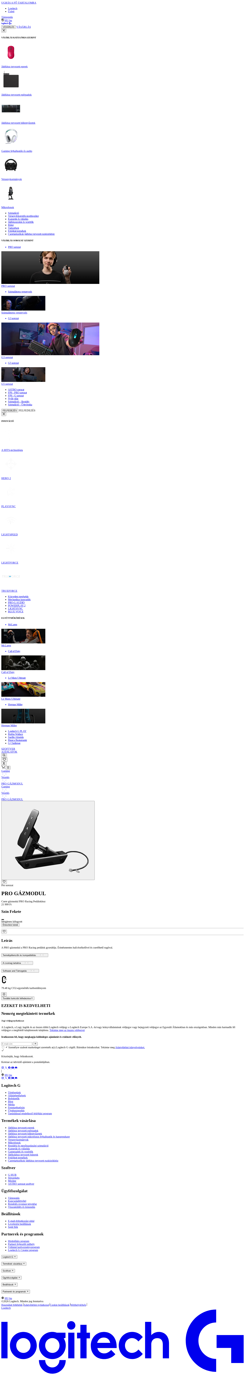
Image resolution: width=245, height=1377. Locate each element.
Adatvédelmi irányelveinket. (130, 1047)
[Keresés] (4, 755)
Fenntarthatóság (16, 1107)
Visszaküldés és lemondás (21, 1207)
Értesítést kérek (10, 925)
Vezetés (5, 777)
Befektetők (14, 1098)
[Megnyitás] (8, 768)
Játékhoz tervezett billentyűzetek (25, 1133)
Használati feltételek (11, 1305)
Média (11, 1104)
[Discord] (16, 1068)
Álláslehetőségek (17, 1095)
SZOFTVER (8, 748)
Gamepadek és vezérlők (20, 1151)
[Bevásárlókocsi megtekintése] (3, 767)
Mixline (12, 1180)
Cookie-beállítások (60, 1305)
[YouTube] (13, 1068)
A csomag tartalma (12, 963)
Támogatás (7, 17)
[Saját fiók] (3, 764)
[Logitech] (6, 23)
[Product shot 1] (48, 840)
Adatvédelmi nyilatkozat (36, 1305)
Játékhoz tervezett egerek (21, 1127)
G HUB (12, 1174)
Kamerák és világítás (19, 1148)
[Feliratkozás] (35, 1044)
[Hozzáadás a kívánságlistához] (4, 882)
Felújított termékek (18, 1157)
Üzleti (11, 11)
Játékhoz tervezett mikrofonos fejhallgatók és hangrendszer (39, 1136)
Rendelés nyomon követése (22, 1204)
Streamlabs (14, 1177)
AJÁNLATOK (9, 751)
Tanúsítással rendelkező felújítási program (30, 1113)
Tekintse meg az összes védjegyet (67, 1030)
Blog (10, 1101)
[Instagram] (3, 1068)
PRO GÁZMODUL (12, 783)
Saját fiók (13, 1227)
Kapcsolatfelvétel (17, 1201)
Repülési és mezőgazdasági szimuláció (28, 1145)
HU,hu (8, 20)
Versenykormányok (18, 1139)
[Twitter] (6, 1068)
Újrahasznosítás (16, 1110)
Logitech (12, 8)
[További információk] (4, 994)
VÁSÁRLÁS (8, 27)
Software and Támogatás (15, 971)
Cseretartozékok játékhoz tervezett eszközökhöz (33, 1160)
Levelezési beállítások (19, 1224)
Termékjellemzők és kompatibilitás (19, 955)
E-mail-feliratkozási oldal (21, 1221)
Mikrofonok (14, 1142)
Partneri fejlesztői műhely (21, 1244)
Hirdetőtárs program (18, 1241)
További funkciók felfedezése (17, 998)
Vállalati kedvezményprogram (24, 1247)
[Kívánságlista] (4, 760)
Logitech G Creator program (23, 1250)
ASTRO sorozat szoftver (21, 1183)
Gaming (5, 771)
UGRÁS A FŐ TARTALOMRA (18, 2)
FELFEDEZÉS (10, 410)
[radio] (2, 919)
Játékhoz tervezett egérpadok (23, 1130)
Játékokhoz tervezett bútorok (23, 1154)
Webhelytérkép (78, 1305)
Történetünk (14, 1092)
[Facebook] (9, 1068)
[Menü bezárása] (3, 30)
